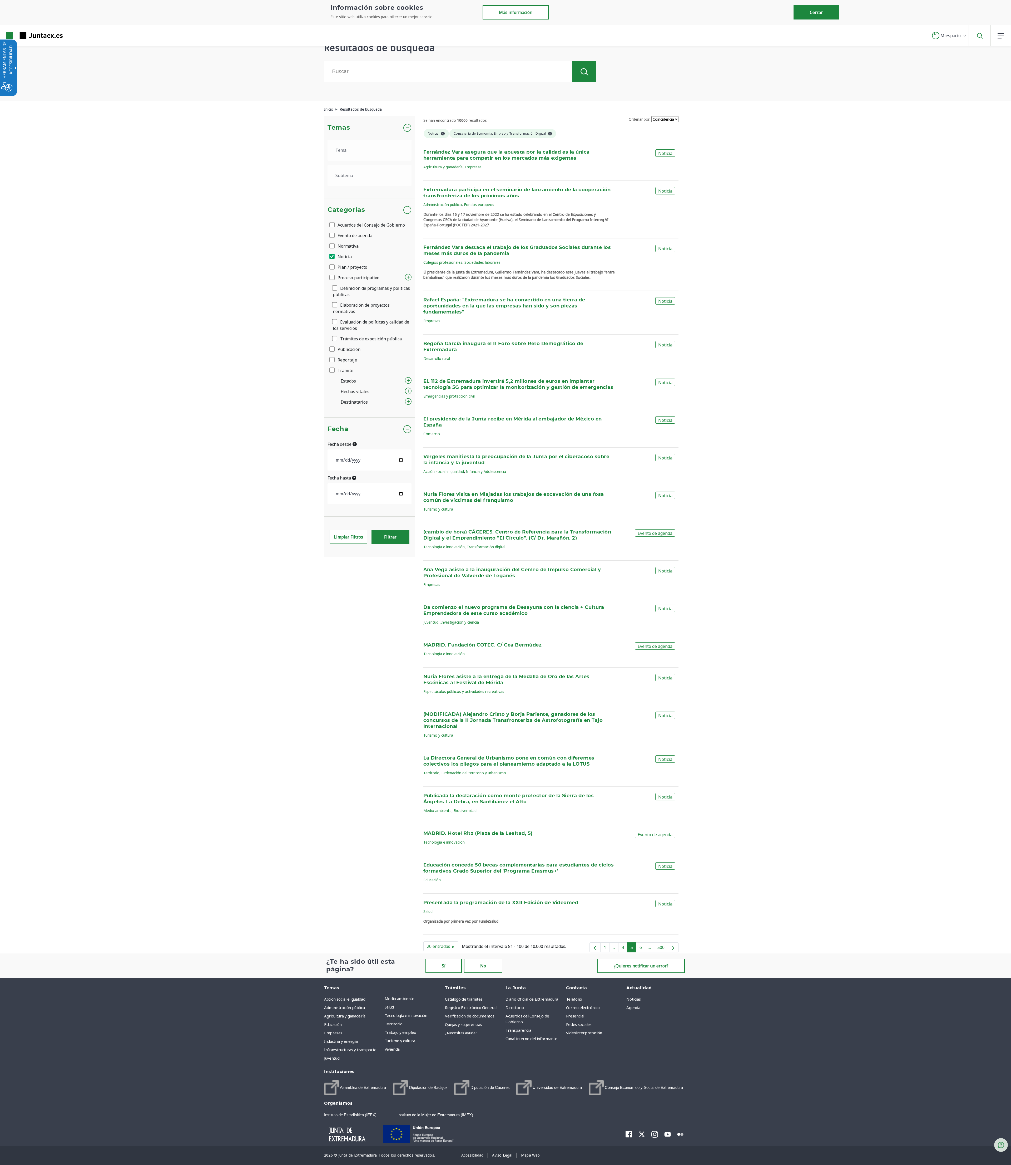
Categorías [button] (346, 210)
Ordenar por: (639, 119)
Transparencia (518, 1030)
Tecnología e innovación (444, 546)
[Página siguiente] (673, 947)
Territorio (431, 772)
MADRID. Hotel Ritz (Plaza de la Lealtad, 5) (478, 833)
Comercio (431, 433)
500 (662, 948)
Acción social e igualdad (443, 471)
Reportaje (346, 360)
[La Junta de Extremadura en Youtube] (667, 1134)
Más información (515, 12)
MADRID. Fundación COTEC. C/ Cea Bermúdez (482, 645)
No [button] (483, 966)
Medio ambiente (437, 810)
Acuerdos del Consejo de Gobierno (370, 225)
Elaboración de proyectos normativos (361, 308)
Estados (348, 381)
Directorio (515, 1007)
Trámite (344, 370)
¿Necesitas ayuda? (461, 1032)
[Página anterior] (595, 947)
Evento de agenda (354, 235)
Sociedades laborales (482, 262)
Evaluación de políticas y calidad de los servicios (371, 325)
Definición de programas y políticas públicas (371, 291)
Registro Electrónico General (470, 1007)
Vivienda (392, 1049)
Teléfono (574, 999)
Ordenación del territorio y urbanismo (474, 772)
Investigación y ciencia (459, 622)
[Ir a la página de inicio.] (25, 35)
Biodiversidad (465, 810)
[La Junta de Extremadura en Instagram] (654, 1134)
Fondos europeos (479, 204)
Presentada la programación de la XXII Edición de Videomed (500, 902)
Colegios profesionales (442, 262)
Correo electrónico (583, 1007)
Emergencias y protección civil (449, 396)
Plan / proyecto (351, 267)
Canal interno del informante (531, 1038)
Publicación (348, 349)
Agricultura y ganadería (443, 166)
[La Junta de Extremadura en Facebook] (628, 1134)
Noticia (344, 257)
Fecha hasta (340, 478)
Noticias (633, 999)
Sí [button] (443, 966)
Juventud (430, 622)
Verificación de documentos (469, 1016)
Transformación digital (486, 546)
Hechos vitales (355, 391)
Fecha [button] (338, 429)
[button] (949, 35)
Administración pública (442, 204)
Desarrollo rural (436, 358)
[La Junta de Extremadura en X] (641, 1134)
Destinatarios (354, 402)
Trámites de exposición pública (370, 339)
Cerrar (816, 12)
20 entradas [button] (442, 947)
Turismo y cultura (438, 509)
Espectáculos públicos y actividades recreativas (463, 691)
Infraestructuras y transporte (350, 1049)
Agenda (633, 1007)
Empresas (473, 166)
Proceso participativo (357, 278)
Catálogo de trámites (463, 999)
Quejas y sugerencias (463, 1024)
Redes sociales (579, 1024)
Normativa (347, 246)
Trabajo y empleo (400, 1032)
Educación (432, 879)
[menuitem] (414, 998)
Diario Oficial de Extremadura (532, 999)
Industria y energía (341, 1041)
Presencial (575, 1016)
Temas (339, 128)
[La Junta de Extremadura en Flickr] (680, 1134)
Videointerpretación (584, 1032)
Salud (428, 911)
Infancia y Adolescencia (486, 471)
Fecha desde (340, 444)
